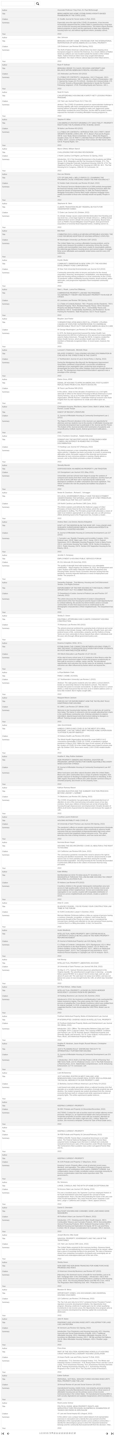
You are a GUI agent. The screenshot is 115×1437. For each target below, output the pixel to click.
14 (64, 1433)
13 (62, 1433)
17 (72, 1433)
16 (70, 1433)
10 (54, 1433)
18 (75, 1433)
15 (67, 1433)
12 (59, 1433)
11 (57, 1433)
